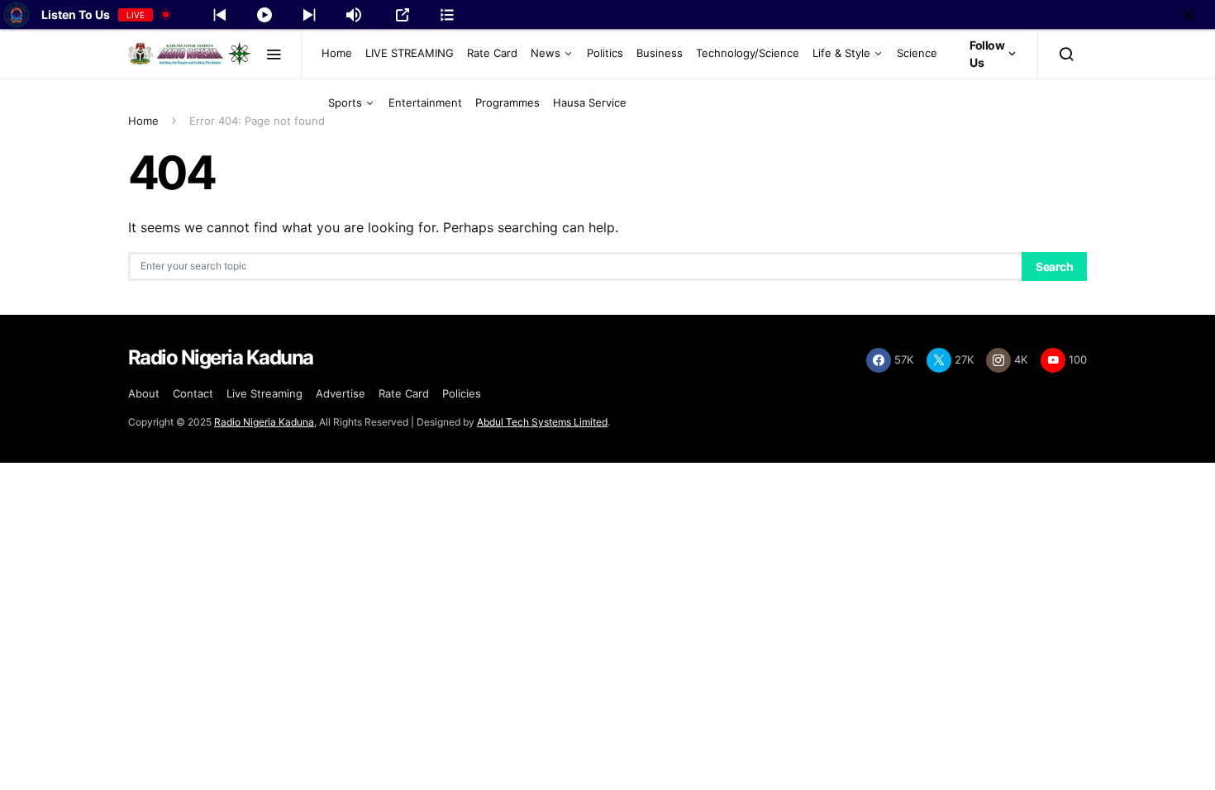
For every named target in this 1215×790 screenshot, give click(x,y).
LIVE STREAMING (409, 52)
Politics (605, 52)
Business (659, 52)
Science (917, 52)
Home (337, 52)
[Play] (264, 15)
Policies (461, 393)
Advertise (340, 393)
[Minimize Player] (1188, 15)
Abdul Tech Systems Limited (542, 422)
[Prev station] (309, 15)
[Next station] (220, 15)
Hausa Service (590, 102)
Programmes (507, 102)
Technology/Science (747, 52)
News (545, 52)
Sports (345, 102)
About (144, 393)
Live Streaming (264, 393)
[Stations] (447, 15)
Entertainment (425, 102)
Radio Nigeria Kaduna (264, 422)
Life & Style (841, 52)
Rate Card (492, 52)
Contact (193, 393)
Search (1054, 266)
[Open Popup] (402, 15)
